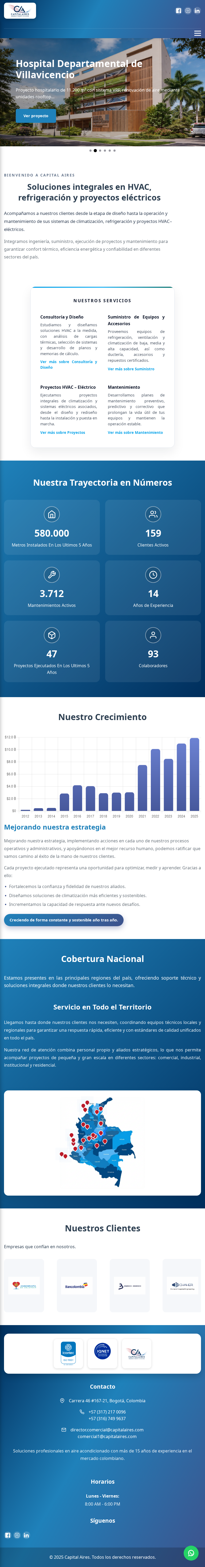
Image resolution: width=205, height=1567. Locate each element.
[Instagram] (188, 10)
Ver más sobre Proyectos (62, 432)
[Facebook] (178, 10)
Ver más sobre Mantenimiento (135, 432)
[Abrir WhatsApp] (191, 1553)
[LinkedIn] (197, 10)
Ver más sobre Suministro (131, 368)
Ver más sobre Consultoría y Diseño (68, 364)
